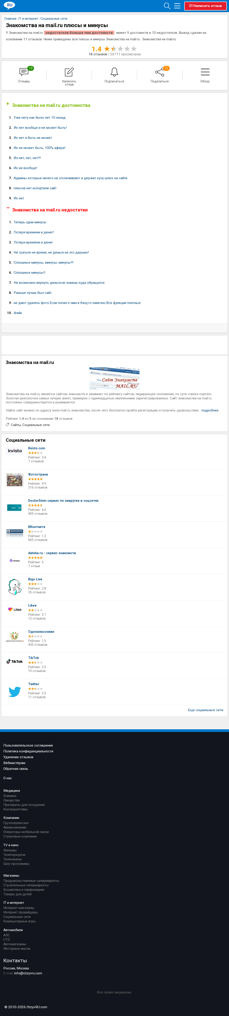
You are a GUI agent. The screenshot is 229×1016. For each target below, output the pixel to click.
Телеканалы (12, 859)
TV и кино (11, 845)
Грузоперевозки (15, 823)
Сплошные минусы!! (29, 273)
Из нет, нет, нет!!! (27, 158)
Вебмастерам (14, 763)
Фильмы (10, 850)
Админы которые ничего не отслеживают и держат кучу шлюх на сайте (70, 178)
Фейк (18, 313)
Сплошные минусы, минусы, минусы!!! (43, 262)
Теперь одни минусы (30, 222)
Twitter (33, 684)
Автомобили (13, 930)
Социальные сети (36, 425)
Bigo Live (35, 579)
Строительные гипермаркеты (26, 885)
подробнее (209, 410)
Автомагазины (14, 944)
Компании (11, 818)
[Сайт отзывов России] (9, 6)
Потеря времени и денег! (34, 232)
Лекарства (11, 800)
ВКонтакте (36, 527)
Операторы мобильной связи (26, 832)
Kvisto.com (36, 448)
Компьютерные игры (19, 921)
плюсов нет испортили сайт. (35, 188)
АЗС (6, 935)
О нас (7, 778)
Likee (32, 605)
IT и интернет (13, 903)
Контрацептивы (15, 809)
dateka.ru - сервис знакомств (52, 553)
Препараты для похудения (24, 805)
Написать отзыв (207, 6)
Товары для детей (17, 894)
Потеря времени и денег (33, 242)
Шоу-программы (16, 864)
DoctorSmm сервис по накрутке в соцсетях (63, 501)
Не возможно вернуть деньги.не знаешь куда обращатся (59, 283)
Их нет (19, 198)
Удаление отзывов (18, 757)
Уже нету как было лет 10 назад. (40, 118)
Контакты (15, 960)
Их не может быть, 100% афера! (39, 148)
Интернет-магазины (18, 908)
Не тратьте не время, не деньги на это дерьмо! (51, 252)
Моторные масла (16, 949)
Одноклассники (41, 632)
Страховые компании (20, 836)
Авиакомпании (14, 827)
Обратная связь (15, 769)
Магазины (11, 876)
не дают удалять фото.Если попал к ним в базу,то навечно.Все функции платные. (77, 303)
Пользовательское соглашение (28, 745)
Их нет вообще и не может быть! (40, 128)
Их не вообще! (25, 168)
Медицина (11, 791)
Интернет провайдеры (20, 912)
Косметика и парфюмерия (23, 890)
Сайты (16, 425)
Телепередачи (14, 855)
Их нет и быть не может (33, 138)
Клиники (9, 796)
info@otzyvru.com (28, 973)
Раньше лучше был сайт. (33, 293)
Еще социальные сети (205, 710)
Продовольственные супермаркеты (31, 881)
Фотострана (38, 474)
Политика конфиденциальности (28, 751)
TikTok (33, 658)
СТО (6, 940)
